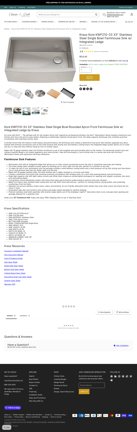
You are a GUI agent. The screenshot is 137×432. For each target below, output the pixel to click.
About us (7, 414)
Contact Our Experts (126, 7)
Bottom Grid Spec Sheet (14, 269)
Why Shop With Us (36, 401)
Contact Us (33, 385)
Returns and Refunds (33, 417)
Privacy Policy (18, 417)
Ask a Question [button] (105, 312)
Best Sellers (33, 379)
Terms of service (56, 417)
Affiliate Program (18, 414)
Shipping (45, 417)
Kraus (85, 48)
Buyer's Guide (34, 382)
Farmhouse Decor (66, 22)
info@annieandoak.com (115, 15)
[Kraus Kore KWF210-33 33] (8, 111)
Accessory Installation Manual (16, 251)
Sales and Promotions (37, 398)
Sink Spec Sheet (10, 262)
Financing (22, 7)
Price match (8, 417)
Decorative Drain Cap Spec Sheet (18, 277)
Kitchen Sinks (10, 22)
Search (31, 376)
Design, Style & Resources (103, 22)
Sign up (84, 392)
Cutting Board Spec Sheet (14, 273)
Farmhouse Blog (59, 414)
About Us (13, 7)
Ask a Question (122, 345)
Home (6, 29)
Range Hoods (47, 22)
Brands (83, 22)
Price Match (31, 7)
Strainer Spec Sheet (12, 281)
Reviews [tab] (10, 316)
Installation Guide (35, 395)
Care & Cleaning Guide (13, 258)
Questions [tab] (23, 316)
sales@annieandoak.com (13, 380)
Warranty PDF (9, 284)
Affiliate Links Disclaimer (34, 414)
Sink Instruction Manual (13, 255)
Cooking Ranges (29, 22)
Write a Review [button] (124, 312)
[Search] (96, 14)
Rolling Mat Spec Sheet (13, 266)
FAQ (5, 7)
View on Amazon (89, 77)
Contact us (48, 414)
